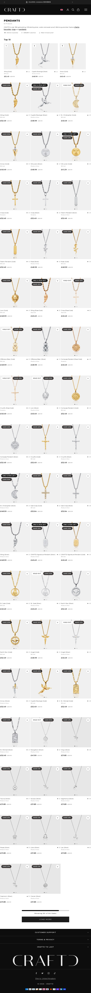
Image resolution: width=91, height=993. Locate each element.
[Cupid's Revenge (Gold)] (45, 683)
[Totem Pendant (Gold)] (15, 244)
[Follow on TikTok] (55, 973)
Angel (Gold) (35, 652)
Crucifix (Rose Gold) (7, 408)
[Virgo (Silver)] (76, 732)
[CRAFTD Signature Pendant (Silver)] (45, 537)
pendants (22, 29)
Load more (45, 919)
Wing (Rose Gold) (37, 310)
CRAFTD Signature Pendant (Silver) (43, 554)
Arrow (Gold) (64, 71)
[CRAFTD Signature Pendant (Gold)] (76, 537)
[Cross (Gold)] (15, 195)
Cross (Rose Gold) (67, 310)
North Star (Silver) (67, 603)
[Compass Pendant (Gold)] (76, 391)
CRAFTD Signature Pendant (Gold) (73, 554)
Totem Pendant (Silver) (69, 213)
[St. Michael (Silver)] (15, 732)
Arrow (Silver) (5, 701)
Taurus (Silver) (5, 799)
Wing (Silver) (4, 554)
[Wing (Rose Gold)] (45, 293)
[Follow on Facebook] (36, 973)
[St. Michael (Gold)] (76, 683)
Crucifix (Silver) (66, 457)
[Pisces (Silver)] (15, 830)
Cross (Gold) (4, 213)
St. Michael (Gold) (67, 701)
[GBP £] (61, 10)
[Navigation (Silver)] (45, 732)
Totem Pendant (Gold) (8, 261)
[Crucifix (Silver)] (76, 439)
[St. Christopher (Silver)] (15, 488)
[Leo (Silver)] (76, 830)
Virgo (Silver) (65, 750)
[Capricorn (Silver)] (15, 879)
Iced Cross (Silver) (67, 506)
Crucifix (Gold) (36, 457)
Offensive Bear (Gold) (7, 359)
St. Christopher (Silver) (8, 506)
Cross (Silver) (35, 213)
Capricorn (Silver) (6, 896)
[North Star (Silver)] (76, 586)
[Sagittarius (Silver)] (76, 781)
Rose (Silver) (35, 261)
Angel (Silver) (65, 652)
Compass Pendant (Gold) (69, 408)
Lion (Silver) (35, 408)
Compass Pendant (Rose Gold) (71, 359)
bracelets (7, 29)
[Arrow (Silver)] (15, 683)
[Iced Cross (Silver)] (76, 488)
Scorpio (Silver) (36, 799)
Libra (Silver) (35, 847)
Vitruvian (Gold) (66, 164)
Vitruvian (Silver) (36, 164)
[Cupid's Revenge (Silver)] (45, 98)
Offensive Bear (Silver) (38, 359)
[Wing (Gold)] (15, 98)
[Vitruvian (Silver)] (45, 146)
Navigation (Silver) (37, 750)
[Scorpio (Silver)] (45, 781)
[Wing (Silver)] (15, 537)
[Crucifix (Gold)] (45, 439)
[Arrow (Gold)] (15, 146)
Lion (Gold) (4, 310)
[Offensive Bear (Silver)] (45, 342)
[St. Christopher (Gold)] (76, 98)
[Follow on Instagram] (48, 973)
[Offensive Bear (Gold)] (15, 342)
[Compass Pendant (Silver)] (15, 439)
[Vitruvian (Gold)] (76, 146)
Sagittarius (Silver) (67, 799)
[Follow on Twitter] (42, 973)
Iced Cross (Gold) (36, 506)
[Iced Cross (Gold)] (45, 488)
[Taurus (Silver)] (15, 781)
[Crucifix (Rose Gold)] (15, 391)
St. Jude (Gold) (5, 603)
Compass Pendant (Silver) (9, 457)
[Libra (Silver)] (45, 830)
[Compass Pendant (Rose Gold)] (76, 342)
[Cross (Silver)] (45, 195)
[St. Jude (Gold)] (15, 586)
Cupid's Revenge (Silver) (39, 71)
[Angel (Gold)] (45, 635)
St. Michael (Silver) (6, 750)
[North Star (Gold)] (15, 635)
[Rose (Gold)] (76, 244)
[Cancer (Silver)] (45, 879)
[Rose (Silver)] (45, 244)
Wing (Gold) (8, 71)
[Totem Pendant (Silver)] (76, 195)
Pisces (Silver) (4, 847)
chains (76, 27)
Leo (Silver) (64, 847)
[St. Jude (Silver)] (45, 586)
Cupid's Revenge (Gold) (39, 701)
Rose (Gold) (65, 261)
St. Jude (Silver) (36, 603)
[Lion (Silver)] (45, 391)
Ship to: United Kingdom (45, 979)
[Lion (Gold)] (15, 293)
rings (14, 29)
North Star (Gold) (6, 652)
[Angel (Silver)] (76, 635)
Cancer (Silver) (36, 896)
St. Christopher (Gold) (68, 115)
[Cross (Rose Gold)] (76, 293)
